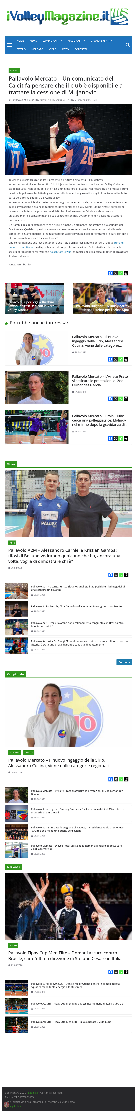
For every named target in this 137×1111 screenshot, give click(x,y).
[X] (115, 273)
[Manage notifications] (6, 1104)
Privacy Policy (13, 1106)
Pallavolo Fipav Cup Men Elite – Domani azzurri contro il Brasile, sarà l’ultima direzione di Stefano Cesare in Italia (65, 955)
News (33, 40)
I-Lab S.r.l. (33, 1092)
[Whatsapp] (120, 273)
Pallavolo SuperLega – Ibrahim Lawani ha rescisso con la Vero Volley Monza (31, 306)
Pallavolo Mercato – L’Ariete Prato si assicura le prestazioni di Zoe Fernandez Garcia (100, 380)
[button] (60, 40)
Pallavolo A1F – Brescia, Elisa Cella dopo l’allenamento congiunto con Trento (76, 606)
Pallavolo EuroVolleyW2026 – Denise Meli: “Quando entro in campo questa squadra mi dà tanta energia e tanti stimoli (75, 985)
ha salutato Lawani (61, 251)
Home (20, 40)
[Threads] (126, 273)
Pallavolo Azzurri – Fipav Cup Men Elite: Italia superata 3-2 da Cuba (71, 1021)
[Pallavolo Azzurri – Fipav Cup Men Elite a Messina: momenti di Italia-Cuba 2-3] (16, 1006)
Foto (65, 49)
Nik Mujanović (55, 99)
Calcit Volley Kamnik (37, 99)
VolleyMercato (89, 99)
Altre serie (15, 752)
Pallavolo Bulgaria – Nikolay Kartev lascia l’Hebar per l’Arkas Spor (102, 308)
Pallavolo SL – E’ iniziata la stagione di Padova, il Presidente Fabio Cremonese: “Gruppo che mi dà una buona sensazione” (77, 829)
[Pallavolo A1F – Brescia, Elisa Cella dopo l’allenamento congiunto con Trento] (16, 609)
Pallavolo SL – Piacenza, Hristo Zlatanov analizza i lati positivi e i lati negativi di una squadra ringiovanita (78, 588)
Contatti (81, 49)
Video (53, 49)
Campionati (50, 40)
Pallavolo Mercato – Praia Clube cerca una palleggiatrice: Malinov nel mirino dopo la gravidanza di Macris (99, 422)
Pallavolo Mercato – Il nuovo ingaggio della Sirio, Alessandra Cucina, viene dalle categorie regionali (97, 343)
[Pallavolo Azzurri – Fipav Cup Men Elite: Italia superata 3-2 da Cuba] (16, 1025)
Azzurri (13, 945)
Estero (21, 49)
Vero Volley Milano (72, 99)
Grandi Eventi (100, 40)
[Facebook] (110, 273)
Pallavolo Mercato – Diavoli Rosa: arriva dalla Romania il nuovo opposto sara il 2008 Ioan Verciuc (77, 847)
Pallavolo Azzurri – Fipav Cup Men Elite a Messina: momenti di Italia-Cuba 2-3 (77, 1003)
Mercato (37, 49)
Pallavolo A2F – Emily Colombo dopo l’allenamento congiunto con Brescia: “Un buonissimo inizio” (77, 624)
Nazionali (74, 40)
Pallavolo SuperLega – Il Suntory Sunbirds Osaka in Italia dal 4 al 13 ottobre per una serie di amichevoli (78, 811)
